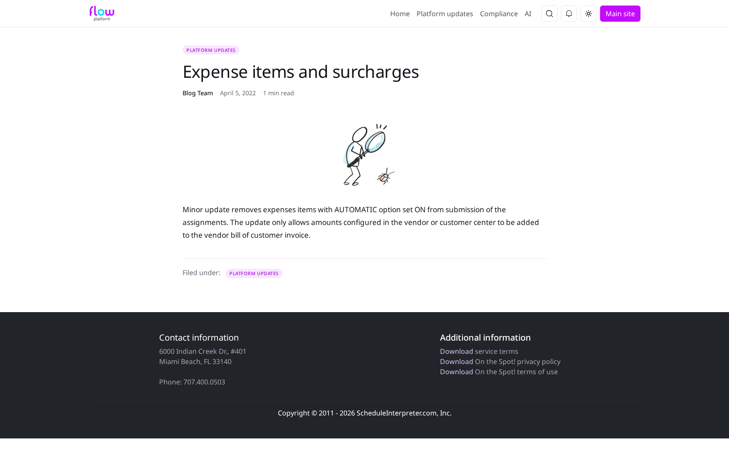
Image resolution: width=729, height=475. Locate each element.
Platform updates (445, 13)
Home (400, 13)
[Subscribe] (569, 14)
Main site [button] (620, 13)
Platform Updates (211, 50)
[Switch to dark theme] (588, 14)
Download (456, 351)
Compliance (499, 13)
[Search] (549, 14)
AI (528, 13)
